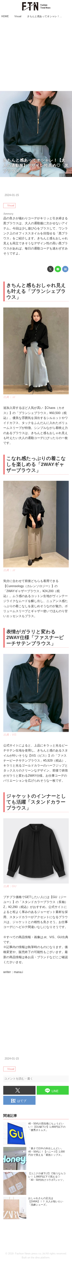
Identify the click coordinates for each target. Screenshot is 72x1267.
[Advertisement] (36, 55)
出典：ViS (65, 175)
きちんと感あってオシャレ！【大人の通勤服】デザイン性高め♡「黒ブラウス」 (36, 165)
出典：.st (9, 397)
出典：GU (9, 886)
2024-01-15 (12, 195)
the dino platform (40, 1257)
